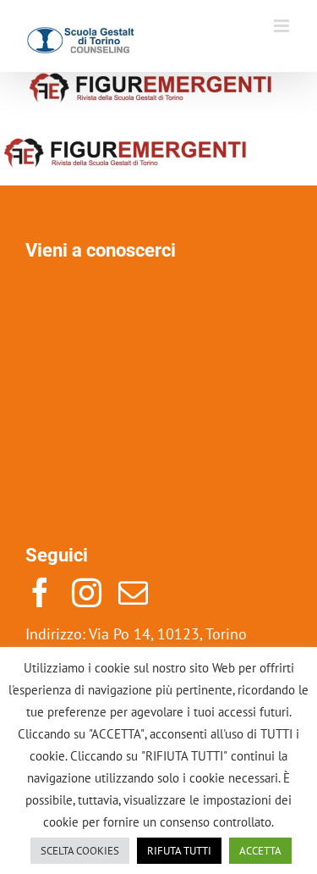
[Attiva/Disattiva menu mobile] (283, 26)
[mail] (133, 592)
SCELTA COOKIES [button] (80, 851)
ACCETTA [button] (260, 851)
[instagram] (86, 592)
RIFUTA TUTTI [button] (179, 851)
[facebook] (40, 592)
